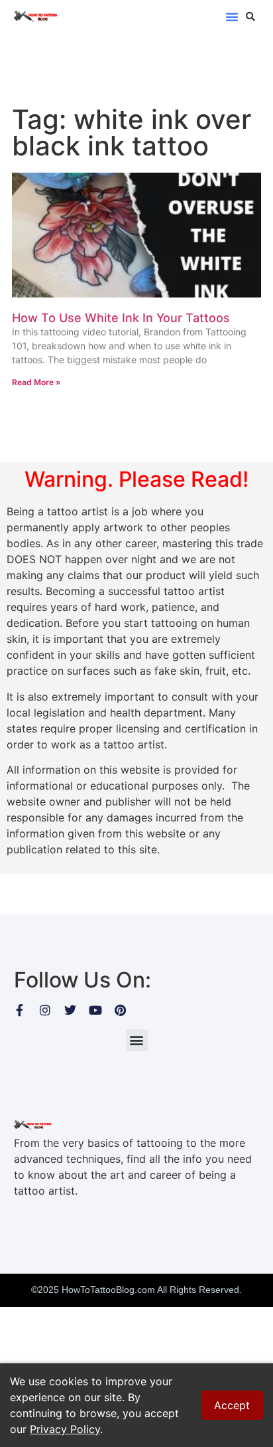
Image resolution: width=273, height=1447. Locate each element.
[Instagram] (45, 1010)
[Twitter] (70, 1010)
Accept (232, 1405)
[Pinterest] (121, 1010)
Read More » (36, 382)
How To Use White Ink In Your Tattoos (121, 318)
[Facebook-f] (20, 1010)
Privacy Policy (65, 1429)
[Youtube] (95, 1010)
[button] (232, 17)
